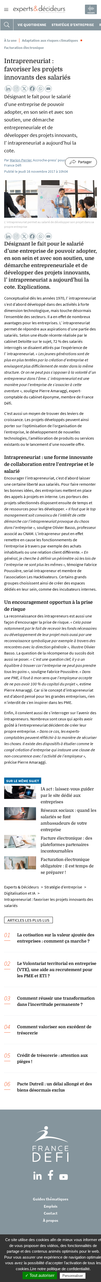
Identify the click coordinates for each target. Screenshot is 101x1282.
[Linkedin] (8, 88)
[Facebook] (32, 88)
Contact (50, 1213)
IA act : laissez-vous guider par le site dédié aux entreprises (67, 795)
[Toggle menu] (6, 9)
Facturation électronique (24, 47)
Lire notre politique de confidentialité (60, 1269)
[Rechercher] (6, 24)
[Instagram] (16, 88)
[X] (24, 88)
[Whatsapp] (40, 88)
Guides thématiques (50, 1199)
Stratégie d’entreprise (73, 24)
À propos (50, 1220)
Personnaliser (72, 1276)
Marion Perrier (20, 160)
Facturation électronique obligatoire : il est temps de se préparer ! (67, 866)
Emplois (50, 1206)
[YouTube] (63, 1177)
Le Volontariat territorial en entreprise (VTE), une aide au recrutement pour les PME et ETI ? (56, 969)
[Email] (48, 88)
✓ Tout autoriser (39, 1275)
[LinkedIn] (37, 1176)
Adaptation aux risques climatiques (50, 40)
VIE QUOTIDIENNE (32, 24)
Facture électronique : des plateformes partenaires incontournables (66, 844)
